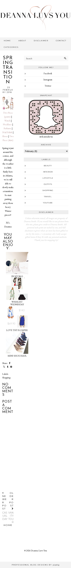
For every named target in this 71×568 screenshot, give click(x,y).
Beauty (48, 166)
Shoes (5, 136)
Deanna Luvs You (39, 550)
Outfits (48, 184)
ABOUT (22, 41)
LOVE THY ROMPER (17, 330)
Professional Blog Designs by (35, 565)
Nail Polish (7, 132)
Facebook (48, 73)
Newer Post (4, 507)
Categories (11, 47)
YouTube (48, 203)
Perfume (7, 128)
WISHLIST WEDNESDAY (17, 303)
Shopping (6, 377)
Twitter (48, 85)
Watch (7, 120)
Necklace (7, 124)
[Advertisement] (46, 267)
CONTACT (61, 41)
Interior (48, 172)
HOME (7, 41)
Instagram (47, 79)
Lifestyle (48, 178)
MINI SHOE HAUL (17, 355)
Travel (48, 196)
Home (8, 525)
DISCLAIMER (41, 41)
